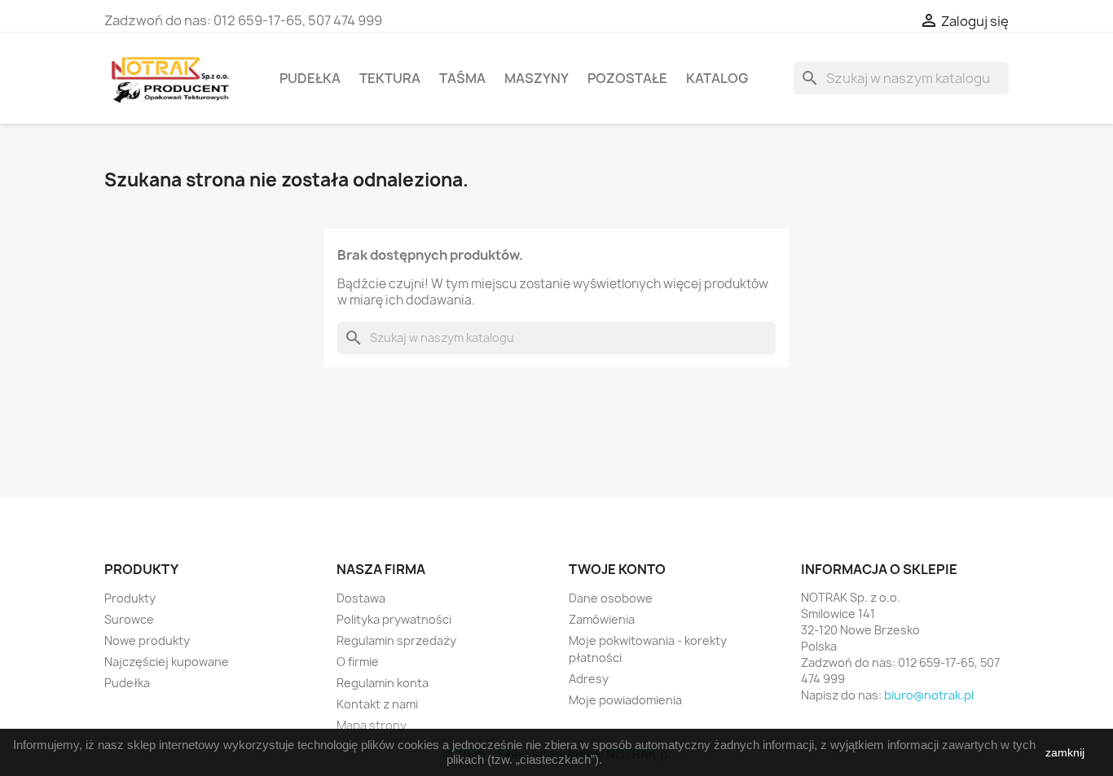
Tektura (389, 78)
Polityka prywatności (394, 619)
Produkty (130, 598)
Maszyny (536, 78)
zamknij (1064, 752)
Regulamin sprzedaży (396, 640)
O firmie (358, 661)
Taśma (462, 78)
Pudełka (310, 78)
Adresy (589, 678)
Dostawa (361, 598)
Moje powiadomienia (625, 700)
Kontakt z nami (377, 704)
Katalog (717, 78)
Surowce (129, 619)
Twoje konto (617, 569)
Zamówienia (602, 619)
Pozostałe (627, 78)
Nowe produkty (147, 640)
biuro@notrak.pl (929, 695)
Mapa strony (372, 725)
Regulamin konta (383, 683)
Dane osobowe (611, 598)
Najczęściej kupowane (166, 661)
